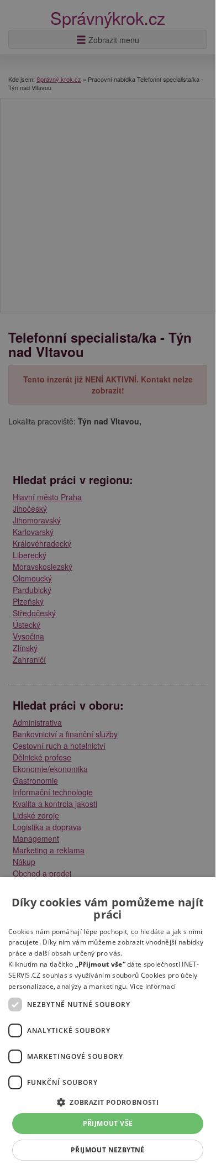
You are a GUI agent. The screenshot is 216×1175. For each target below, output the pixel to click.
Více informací (153, 986)
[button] (107, 1101)
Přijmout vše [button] (108, 1123)
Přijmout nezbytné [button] (108, 1150)
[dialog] (107, 1024)
